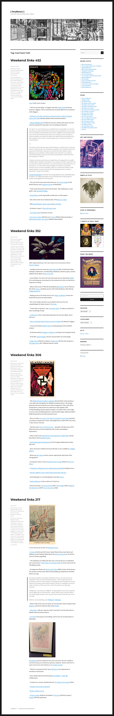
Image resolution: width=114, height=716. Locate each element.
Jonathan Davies (19, 383)
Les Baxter (13, 252)
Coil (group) (13, 523)
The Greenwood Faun (87, 74)
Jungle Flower (34, 341)
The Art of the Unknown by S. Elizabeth (91, 66)
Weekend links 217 (25, 499)
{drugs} (21, 70)
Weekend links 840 (86, 87)
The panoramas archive (88, 121)
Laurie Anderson (35, 481)
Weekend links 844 (86, 67)
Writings (84, 129)
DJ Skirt (56, 606)
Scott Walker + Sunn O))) (60, 676)
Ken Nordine (57, 204)
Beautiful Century (53, 547)
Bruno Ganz (46, 204)
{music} (12, 73)
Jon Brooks (33, 315)
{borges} (20, 239)
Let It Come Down (49, 488)
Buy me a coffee (84, 333)
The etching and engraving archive (90, 109)
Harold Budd (13, 87)
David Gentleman (18, 380)
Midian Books (13, 388)
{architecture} (14, 68)
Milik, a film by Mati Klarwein (89, 69)
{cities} (19, 364)
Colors (31, 103)
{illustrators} (13, 368)
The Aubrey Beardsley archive (89, 106)
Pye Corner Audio (62, 182)
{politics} (17, 73)
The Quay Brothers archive (88, 123)
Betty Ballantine (37, 204)
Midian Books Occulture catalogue (43, 401)
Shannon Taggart (34, 265)
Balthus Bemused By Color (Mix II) (38, 219)
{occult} (21, 242)
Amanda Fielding (42, 191)
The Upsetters (14, 264)
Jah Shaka (19, 249)
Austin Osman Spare (15, 373)
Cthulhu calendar (57, 665)
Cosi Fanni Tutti (35, 213)
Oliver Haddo (60, 485)
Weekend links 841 (86, 82)
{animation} (13, 363)
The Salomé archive (87, 124)
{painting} (12, 244)
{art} (19, 68)
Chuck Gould (61, 107)
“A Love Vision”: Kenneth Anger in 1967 (91, 76)
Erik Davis (18, 248)
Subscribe (92, 299)
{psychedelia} (13, 371)
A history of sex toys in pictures (40, 686)
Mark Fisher (19, 252)
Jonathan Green (14, 385)
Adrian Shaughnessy (36, 123)
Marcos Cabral (62, 199)
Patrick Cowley (18, 256)
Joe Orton (33, 617)
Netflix (72, 278)
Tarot (18, 391)
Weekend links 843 (86, 72)
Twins (38, 289)
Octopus (31, 697)
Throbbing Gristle (14, 541)
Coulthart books (85, 100)
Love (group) (19, 92)
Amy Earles (19, 518)
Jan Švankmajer (14, 381)
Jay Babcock (13, 88)
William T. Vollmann (54, 600)
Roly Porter (60, 287)
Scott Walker (17, 534)
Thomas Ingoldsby (19, 539)
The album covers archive (88, 105)
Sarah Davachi (53, 269)
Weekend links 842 (86, 77)
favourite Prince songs (54, 462)
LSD (11, 93)
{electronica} (13, 71)
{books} (12, 70)
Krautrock (12, 92)
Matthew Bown (46, 326)
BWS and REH (85, 79)
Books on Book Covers (37, 691)
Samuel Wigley (41, 337)
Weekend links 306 (25, 355)
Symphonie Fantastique (88, 71)
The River (56, 695)
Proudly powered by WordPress (26, 708)
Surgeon (31, 606)
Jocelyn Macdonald (35, 175)
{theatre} (20, 371)
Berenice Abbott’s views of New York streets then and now (48, 472)
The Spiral (54, 304)
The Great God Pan (46, 485)
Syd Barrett (19, 537)
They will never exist (49, 208)
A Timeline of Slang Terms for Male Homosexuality (46, 468)
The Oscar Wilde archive (88, 119)
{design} (17, 70)
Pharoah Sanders (14, 95)
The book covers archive (88, 108)
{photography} (19, 244)
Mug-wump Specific (87, 64)
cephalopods (13, 521)
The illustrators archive (87, 114)
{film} (19, 240)
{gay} (19, 71)
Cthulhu (15, 524)
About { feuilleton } (86, 98)
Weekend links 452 (25, 60)
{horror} (12, 242)
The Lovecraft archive (87, 116)
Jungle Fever (54, 341)
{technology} (13, 75)
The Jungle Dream (34, 343)
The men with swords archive (89, 118)
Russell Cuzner (45, 438)
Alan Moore (33, 610)
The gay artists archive (87, 113)
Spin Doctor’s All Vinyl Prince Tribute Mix (55, 436)
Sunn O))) (16, 536)
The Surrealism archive (87, 126)
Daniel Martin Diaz (18, 526)
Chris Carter (21, 521)
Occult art (33, 552)
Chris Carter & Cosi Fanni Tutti (50, 563)
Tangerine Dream (46, 184)
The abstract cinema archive (89, 103)
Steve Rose (40, 455)
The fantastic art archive (88, 111)
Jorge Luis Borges (19, 251)
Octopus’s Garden (34, 695)
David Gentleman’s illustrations (40, 442)
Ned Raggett (32, 660)
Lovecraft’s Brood (86, 85)
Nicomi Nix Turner (19, 531)
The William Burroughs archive (89, 127)
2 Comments (13, 544)
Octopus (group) (14, 532)
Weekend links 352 (25, 231)
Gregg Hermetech (34, 291)
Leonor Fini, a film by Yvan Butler (90, 84)
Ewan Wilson (34, 195)
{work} (12, 516)
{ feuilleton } (17, 11)
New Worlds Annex (86, 101)
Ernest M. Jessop (60, 554)
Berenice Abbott (14, 375)
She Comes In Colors (35, 217)
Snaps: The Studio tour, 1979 (89, 80)
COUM (12, 380)
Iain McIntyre (20, 87)
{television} (13, 514)
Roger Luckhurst (60, 295)
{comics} (20, 507)
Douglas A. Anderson (48, 332)
